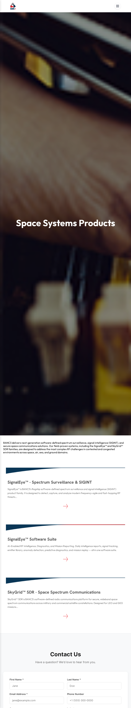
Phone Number (75, 694)
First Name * (17, 679)
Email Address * (19, 694)
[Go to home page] (13, 6)
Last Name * (74, 679)
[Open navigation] (117, 6)
